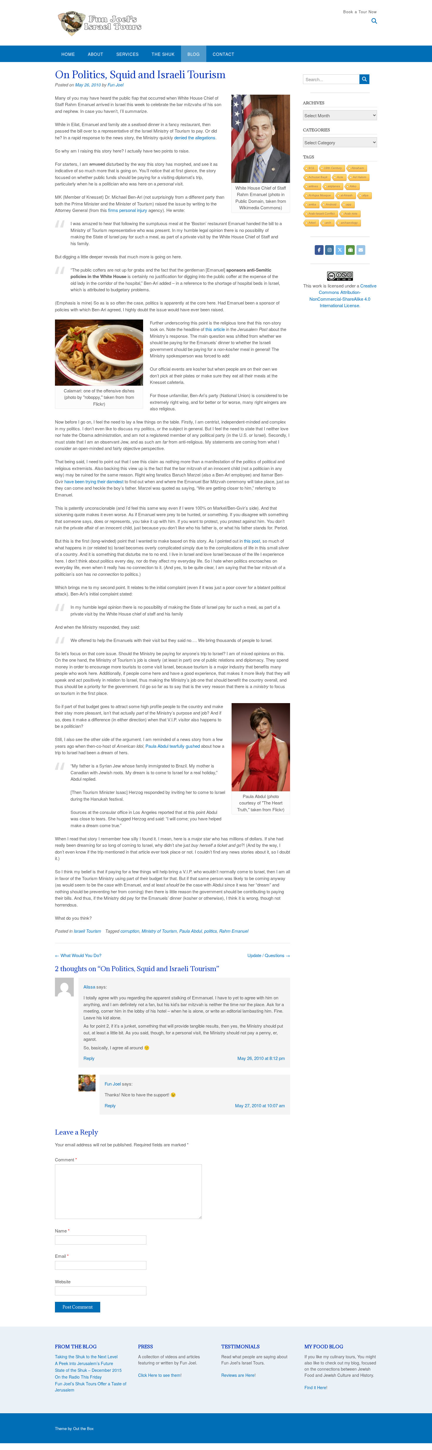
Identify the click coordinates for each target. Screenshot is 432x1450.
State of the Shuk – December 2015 (88, 1370)
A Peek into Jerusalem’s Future (84, 1363)
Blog (193, 54)
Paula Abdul (190, 931)
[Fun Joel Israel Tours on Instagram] (329, 250)
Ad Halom (359, 177)
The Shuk (163, 54)
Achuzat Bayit (318, 177)
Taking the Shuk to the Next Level (86, 1356)
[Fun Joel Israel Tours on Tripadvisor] (350, 250)
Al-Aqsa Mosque (320, 195)
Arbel (312, 222)
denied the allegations (194, 137)
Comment (66, 1159)
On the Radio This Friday (78, 1377)
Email (62, 1256)
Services (127, 54)
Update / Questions (268, 955)
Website (63, 1281)
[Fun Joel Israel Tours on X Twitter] (340, 250)
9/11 (311, 168)
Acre (340, 177)
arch (328, 222)
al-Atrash (347, 195)
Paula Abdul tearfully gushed (172, 746)
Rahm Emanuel (233, 931)
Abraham (357, 168)
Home (68, 54)
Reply (89, 1058)
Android (331, 204)
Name (62, 1230)
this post (252, 541)
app (348, 204)
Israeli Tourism (87, 931)
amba (312, 204)
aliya (365, 195)
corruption (129, 931)
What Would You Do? (78, 955)
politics (210, 931)
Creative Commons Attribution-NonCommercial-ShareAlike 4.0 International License (342, 295)
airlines (313, 186)
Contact (224, 54)
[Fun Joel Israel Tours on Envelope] (360, 250)
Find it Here (315, 1387)
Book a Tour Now (360, 11)
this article (215, 329)
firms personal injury (127, 210)
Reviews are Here (237, 1375)
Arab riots (350, 213)
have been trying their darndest (93, 481)
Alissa (89, 987)
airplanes (334, 186)
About (95, 54)
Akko (353, 186)
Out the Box (83, 1428)
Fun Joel (115, 85)
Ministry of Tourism (159, 931)
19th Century (333, 168)
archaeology (349, 222)
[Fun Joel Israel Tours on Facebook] (319, 250)
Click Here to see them (159, 1375)
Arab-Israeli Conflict (322, 213)
